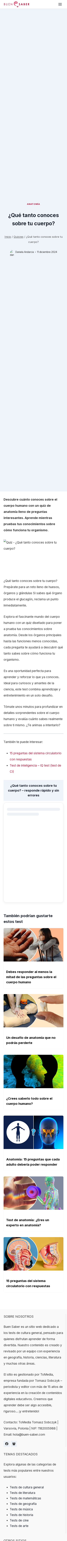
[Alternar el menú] (60, 4)
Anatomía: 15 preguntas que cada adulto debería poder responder (33, 1161)
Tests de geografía (23, 1504)
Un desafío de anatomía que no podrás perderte (31, 1040)
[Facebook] (7, 1444)
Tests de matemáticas (25, 1498)
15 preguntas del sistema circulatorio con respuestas (28, 1283)
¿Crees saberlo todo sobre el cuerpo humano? (29, 1101)
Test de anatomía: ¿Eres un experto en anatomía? (27, 1222)
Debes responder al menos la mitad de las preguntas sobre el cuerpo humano (31, 977)
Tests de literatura (22, 1493)
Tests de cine (19, 1520)
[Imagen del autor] (12, 252)
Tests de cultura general (27, 1487)
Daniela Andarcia (24, 252)
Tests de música (21, 1509)
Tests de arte (19, 1526)
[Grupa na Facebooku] (14, 1444)
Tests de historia (21, 1515)
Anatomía (33, 204)
